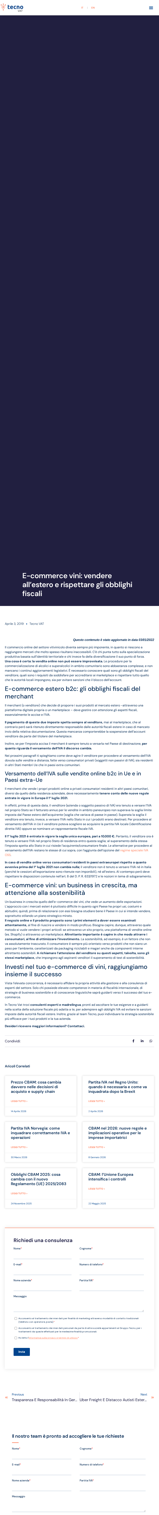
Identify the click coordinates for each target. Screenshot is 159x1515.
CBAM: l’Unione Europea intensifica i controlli (110, 1177)
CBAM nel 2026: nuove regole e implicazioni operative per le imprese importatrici (117, 1133)
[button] (151, 7)
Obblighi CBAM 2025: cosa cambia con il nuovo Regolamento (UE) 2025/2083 (38, 1179)
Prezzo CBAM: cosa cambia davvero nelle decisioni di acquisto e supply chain (36, 1087)
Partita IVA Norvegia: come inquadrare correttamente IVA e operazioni (40, 1133)
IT (82, 7)
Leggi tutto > (19, 1101)
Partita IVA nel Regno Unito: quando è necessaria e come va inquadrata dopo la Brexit (117, 1087)
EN (93, 7)
